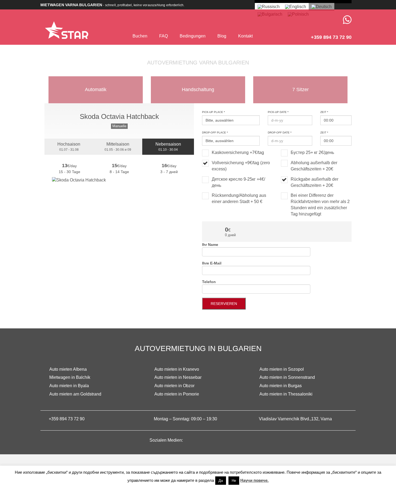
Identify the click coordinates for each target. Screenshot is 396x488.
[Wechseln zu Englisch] (295, 7)
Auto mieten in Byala (69, 385)
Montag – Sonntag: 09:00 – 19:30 (185, 419)
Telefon (209, 282)
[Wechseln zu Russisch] (268, 7)
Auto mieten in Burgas (280, 385)
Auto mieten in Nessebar (178, 377)
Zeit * (324, 112)
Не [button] (234, 481)
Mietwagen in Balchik (69, 377)
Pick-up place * (213, 112)
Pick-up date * (278, 112)
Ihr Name (210, 244)
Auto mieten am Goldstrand (75, 394)
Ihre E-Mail (211, 263)
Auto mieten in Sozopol (281, 369)
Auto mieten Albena (68, 369)
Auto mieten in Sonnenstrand (287, 377)
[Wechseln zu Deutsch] (321, 7)
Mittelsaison (118, 147)
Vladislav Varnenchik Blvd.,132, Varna (295, 419)
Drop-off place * (215, 132)
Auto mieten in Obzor (174, 385)
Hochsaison (68, 147)
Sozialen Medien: (167, 440)
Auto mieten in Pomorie (176, 394)
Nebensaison (168, 147)
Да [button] (220, 481)
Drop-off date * (279, 132)
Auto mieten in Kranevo (176, 369)
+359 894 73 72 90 (67, 419)
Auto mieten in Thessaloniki (285, 394)
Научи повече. (254, 480)
